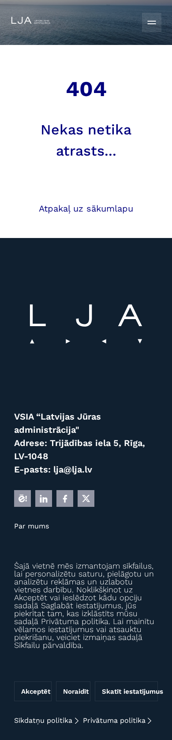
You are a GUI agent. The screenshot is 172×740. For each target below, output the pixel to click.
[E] (22, 498)
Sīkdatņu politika (43, 720)
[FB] (64, 498)
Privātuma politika (114, 720)
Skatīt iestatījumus (130, 691)
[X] (86, 498)
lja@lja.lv (72, 469)
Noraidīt (76, 691)
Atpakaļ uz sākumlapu (86, 208)
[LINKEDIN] (43, 498)
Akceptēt (35, 691)
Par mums (31, 526)
